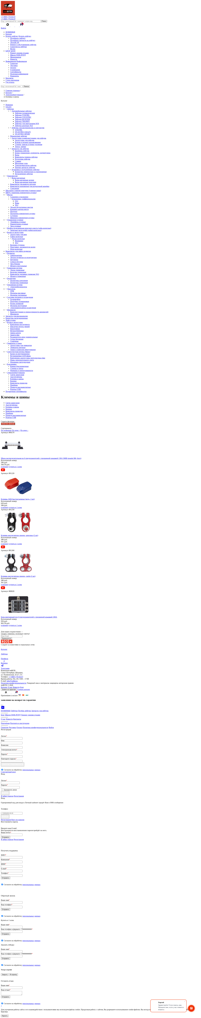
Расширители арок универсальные (24, 337)
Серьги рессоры (16, 262)
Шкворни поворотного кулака (22, 218)
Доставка (14, 66)
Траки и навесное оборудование (23, 350)
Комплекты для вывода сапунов (23, 184)
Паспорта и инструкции (19, 723)
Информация (11, 61)
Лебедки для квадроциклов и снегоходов (28, 128)
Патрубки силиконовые (19, 301)
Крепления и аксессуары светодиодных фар (27, 358)
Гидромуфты (15, 299)
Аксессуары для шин (18, 234)
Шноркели (11, 310)
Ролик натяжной (16, 304)
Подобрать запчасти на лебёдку (22, 40)
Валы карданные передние (25, 182)
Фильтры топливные (18, 295)
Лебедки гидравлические (25, 113)
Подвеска (11, 253)
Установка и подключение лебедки (25, 170)
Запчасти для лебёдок (40, 711)
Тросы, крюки (20, 147)
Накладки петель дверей (20, 327)
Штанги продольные (18, 266)
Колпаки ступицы (17, 245)
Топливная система (14, 285)
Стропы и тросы (16, 368)
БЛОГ (8, 51)
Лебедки (10, 109)
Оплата (13, 68)
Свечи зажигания (17, 375)
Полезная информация (19, 74)
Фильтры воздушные (18, 306)
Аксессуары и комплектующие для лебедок (29, 138)
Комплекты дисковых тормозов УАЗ (24, 274)
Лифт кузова (11, 320)
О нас (10, 687)
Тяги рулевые (15, 226)
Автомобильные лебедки (22, 111)
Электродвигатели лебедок (25, 165)
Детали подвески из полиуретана (23, 257)
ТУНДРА (18, 130)
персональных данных (31, 770)
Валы (17, 155)
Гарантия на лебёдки (18, 47)
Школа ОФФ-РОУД (18, 55)
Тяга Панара (15, 264)
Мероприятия (15, 57)
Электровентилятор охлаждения (23, 308)
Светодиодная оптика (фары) (18, 352)
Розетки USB (15, 389)
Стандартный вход (8, 772)
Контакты (9, 78)
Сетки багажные (16, 339)
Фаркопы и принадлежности (21, 371)
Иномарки (19, 241)
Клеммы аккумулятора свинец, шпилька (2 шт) (19, 535)
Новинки (9, 105)
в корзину (5, 467)
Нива (17, 203)
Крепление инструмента (20, 324)
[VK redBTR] (3, 26)
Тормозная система (14, 268)
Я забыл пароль (7, 796)
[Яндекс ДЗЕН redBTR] (12, 26)
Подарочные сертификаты (16, 391)
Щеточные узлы (21, 163)
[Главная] (8, 15)
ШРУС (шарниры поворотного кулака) (21, 193)
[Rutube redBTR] (22, 26)
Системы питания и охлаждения (20, 297)
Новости (13, 59)
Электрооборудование (16, 373)
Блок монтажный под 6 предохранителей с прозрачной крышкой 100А (29, 617)
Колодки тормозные (18, 272)
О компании (15, 70)
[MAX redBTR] (8, 26)
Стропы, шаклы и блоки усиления (28, 144)
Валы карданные (18, 178)
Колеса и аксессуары (15, 232)
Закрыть (5, 974)
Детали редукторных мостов (21, 207)
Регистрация (19, 796)
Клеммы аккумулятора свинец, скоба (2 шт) (18, 576)
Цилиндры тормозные (19, 283)
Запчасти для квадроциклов (17, 316)
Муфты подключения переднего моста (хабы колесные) (29, 228)
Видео (12, 49)
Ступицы (14, 216)
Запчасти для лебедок (20, 149)
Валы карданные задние (24, 180)
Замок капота (15, 333)
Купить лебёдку (12, 36)
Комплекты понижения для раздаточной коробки (29, 186)
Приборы (14, 385)
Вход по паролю (17, 820)
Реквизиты (14, 76)
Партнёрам (5, 723)
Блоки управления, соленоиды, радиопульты (32, 153)
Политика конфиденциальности (13, 683)
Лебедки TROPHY (22, 121)
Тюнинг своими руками (30, 715)
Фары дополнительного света (22, 360)
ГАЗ (16, 201)
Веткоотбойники (17, 331)
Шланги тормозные (18, 276)
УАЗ (16, 205)
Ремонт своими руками (19, 53)
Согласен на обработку (22, 885)
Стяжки (18, 161)
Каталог (9, 34)
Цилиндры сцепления (19, 281)
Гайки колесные (16, 237)
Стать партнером (12, 80)
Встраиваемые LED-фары (20, 356)
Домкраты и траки (14, 343)
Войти (3, 28)
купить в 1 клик (15, 467)
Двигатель (11, 289)
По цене (16, 430)
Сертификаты (15, 72)
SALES (8, 107)
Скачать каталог (23, 689)
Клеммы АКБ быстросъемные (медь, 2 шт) (18, 499)
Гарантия (14, 63)
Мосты (10, 195)
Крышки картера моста (19, 209)
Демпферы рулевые (18, 222)
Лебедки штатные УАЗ (24, 126)
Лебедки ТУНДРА (22, 115)
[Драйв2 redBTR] (17, 26)
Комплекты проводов (18, 383)
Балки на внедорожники (20, 354)
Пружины (14, 260)
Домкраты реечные (17, 347)
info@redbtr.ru (12, 681)
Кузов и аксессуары (15, 322)
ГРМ (12, 291)
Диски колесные (18, 239)
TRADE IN (14, 42)
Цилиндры (11, 278)
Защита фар (14, 335)
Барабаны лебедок (22, 151)
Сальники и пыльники (19, 197)
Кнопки (13, 381)
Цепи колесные (16, 249)
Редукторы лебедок (22, 159)
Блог (22, 687)
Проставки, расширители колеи (22, 247)
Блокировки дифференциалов (23, 199)
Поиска (26, 86)
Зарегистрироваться (12, 764)
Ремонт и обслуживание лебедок (23, 45)
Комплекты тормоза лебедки (26, 157)
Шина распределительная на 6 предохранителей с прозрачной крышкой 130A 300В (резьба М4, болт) (41, 458)
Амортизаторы (16, 255)
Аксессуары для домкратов (21, 345)
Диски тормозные (17, 270)
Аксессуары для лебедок (24, 140)
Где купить (10, 82)
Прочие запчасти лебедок (25, 167)
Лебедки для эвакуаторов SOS (27, 124)
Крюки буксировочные (19, 366)
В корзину (13, 974)
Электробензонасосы (18, 287)
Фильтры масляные (18, 293)
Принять (5, 1016)
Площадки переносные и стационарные (31, 172)
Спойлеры (14, 341)
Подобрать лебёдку (17, 38)
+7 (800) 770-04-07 (8, 17)
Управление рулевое (15, 220)
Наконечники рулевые (19, 224)
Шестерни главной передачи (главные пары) (23, 191)
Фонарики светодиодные (20, 362)
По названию (6, 430)
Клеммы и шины (17, 379)
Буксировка (11, 364)
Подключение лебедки (24, 174)
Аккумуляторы (16, 377)
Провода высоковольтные (20, 387)
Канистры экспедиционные (17, 318)
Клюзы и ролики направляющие (28, 142)
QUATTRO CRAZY (23, 132)
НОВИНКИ (10, 32)
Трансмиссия (12, 176)
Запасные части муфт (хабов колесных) (25, 230)
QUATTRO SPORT (22, 134)
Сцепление (14, 188)
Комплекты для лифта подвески (18, 251)
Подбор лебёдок (24, 711)
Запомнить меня (10, 790)
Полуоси (13, 211)
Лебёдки (14, 711)
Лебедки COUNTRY (23, 117)
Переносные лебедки (18, 136)
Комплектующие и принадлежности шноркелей (29, 312)
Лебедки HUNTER (22, 119)
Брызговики (15, 329)
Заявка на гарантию (9, 689)
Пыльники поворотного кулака (22, 214)
